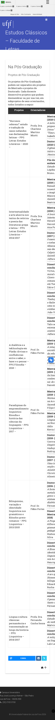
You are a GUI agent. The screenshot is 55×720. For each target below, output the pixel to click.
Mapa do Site (14, 14)
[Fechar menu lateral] (46, 19)
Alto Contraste (26, 14)
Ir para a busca (36, 6)
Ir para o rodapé (6, 10)
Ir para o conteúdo (7, 6)
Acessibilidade (37, 14)
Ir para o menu (22, 6)
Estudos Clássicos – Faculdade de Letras (26, 41)
